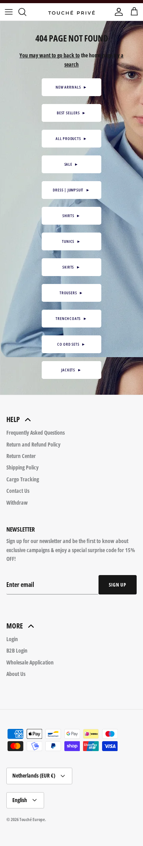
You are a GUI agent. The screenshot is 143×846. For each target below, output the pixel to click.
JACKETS (71, 370)
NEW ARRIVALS (71, 87)
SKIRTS (71, 267)
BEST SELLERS (71, 112)
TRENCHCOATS (71, 318)
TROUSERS (71, 292)
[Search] (26, 12)
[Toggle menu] (8, 12)
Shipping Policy (22, 467)
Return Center (21, 456)
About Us (15, 674)
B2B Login (16, 650)
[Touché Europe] (71, 11)
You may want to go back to (49, 55)
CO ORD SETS (71, 344)
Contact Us (17, 490)
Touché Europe (32, 819)
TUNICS (71, 241)
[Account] (117, 12)
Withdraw (17, 502)
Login (12, 639)
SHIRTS (71, 215)
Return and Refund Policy (33, 444)
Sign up (117, 584)
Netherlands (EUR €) (33, 775)
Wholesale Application (30, 662)
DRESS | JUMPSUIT (71, 190)
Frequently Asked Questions (35, 432)
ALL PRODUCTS (71, 138)
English (19, 800)
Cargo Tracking (22, 479)
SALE (71, 164)
